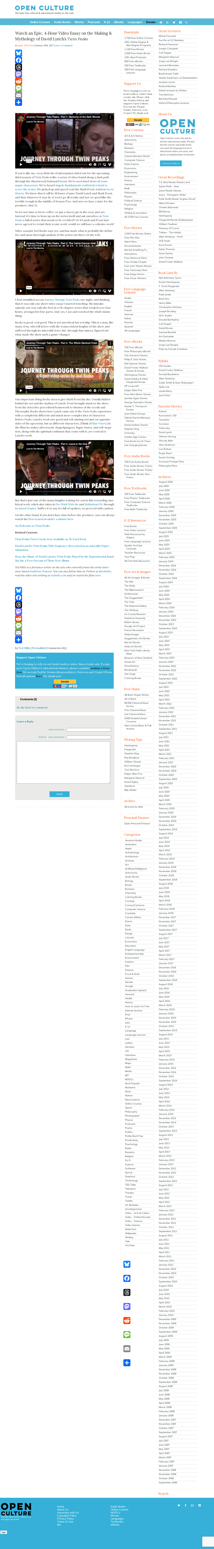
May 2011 (164, 1248)
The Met (128, 581)
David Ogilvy (131, 781)
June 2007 (164, 1444)
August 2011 (166, 1235)
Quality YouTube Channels (133, 547)
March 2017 (165, 954)
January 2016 (166, 1013)
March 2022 (165, 703)
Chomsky (129, 432)
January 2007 (166, 1465)
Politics (129, 1131)
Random (130, 1152)
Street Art (129, 661)
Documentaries (132, 245)
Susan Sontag (167, 457)
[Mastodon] (64, 74)
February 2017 (167, 959)
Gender (129, 982)
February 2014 (167, 1109)
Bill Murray (164, 211)
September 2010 (168, 1281)
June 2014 (164, 1093)
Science (129, 1164)
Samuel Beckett (167, 332)
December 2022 (167, 666)
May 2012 (164, 1197)
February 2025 (167, 557)
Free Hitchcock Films (135, 257)
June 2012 (164, 1193)
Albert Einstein (167, 203)
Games (129, 978)
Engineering (130, 172)
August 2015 (166, 1034)
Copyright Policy (67, 1515)
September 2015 (168, 1030)
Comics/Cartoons (134, 905)
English (128, 306)
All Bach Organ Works (136, 694)
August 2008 (166, 1386)
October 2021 (166, 724)
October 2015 (166, 1026)
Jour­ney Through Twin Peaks (62, 299)
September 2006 (168, 1482)
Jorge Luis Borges (168, 61)
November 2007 (167, 1423)
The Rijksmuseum (134, 589)
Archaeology (132, 852)
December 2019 (167, 816)
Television (29, 45)
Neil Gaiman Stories (135, 363)
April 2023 (164, 649)
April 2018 (164, 900)
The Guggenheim (133, 597)
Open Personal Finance (137, 823)
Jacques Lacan (167, 82)
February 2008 (167, 1411)
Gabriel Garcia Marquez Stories (137, 419)
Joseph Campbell (168, 48)
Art (127, 864)
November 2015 (167, 1021)
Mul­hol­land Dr (93, 504)
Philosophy (130, 192)
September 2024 (168, 578)
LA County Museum (135, 614)
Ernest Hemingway (169, 282)
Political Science (133, 200)
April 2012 (164, 1201)
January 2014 (166, 1114)
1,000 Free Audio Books (137, 53)
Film (127, 965)
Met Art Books (132, 642)
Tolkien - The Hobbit (170, 232)
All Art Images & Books (137, 577)
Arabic (127, 298)
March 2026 (165, 502)
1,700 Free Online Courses (138, 38)
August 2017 (166, 934)
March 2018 (165, 904)
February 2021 (167, 758)
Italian (127, 318)
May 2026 (164, 494)
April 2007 (164, 1453)
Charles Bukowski (168, 207)
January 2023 (166, 661)
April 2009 (164, 1352)
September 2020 (168, 779)
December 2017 (167, 917)
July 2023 (164, 636)
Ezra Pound (165, 245)
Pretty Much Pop (134, 1136)
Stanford (130, 1176)
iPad (127, 1014)
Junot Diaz (164, 395)
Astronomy (130, 139)
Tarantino (164, 419)
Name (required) (56, 730)
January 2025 (166, 561)
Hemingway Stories (135, 374)
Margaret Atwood (134, 777)
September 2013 (168, 1130)
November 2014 (167, 1072)
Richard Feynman (168, 44)
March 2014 (165, 1105)
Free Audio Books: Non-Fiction (137, 476)
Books (128, 884)
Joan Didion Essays (134, 413)
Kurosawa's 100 (167, 415)
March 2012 (165, 1206)
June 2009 (164, 1344)
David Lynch (165, 432)
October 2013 (166, 1126)
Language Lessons (135, 1034)
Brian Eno (164, 298)
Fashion (129, 961)
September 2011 (168, 1231)
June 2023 (164, 640)
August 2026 (166, 481)
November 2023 (167, 620)
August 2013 (166, 1135)
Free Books (130, 526)
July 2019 (164, 837)
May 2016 (164, 996)
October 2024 (166, 573)
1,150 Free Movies (134, 49)
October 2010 (166, 1277)
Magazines (131, 1059)
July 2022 (164, 687)
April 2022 (164, 699)
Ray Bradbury (131, 757)
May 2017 (164, 946)
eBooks (115, 1524)
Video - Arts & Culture (137, 1213)
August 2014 (166, 1084)
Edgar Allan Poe (133, 390)
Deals (128, 929)
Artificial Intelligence (136, 868)
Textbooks (117, 1521)
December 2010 (167, 1268)
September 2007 (168, 1432)
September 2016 (168, 980)
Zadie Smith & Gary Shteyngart (176, 382)
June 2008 (164, 1394)
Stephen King (131, 428)
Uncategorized (133, 1209)
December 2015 (167, 1017)
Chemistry (129, 152)
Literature (129, 184)
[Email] (64, 95)
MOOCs (129, 1079)
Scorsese (164, 423)
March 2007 (165, 1457)
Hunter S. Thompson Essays (135, 408)
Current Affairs (133, 917)
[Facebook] (64, 60)
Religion (128, 208)
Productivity (131, 1140)
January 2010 (166, 1315)
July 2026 (164, 486)
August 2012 (166, 1185)
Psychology (130, 204)
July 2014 (164, 1088)
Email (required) (56, 737)
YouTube (130, 1245)
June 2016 (164, 992)
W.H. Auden (165, 315)
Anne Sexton (166, 253)
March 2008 (165, 1407)
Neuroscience (132, 1099)
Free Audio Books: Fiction (138, 465)
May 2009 (164, 1348)
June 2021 (164, 741)
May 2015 (164, 1047)
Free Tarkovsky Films (135, 270)
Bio (59, 1524)
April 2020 (164, 800)
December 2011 (167, 1218)
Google (129, 986)
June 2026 (164, 490)
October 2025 (166, 523)
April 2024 (164, 599)
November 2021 (167, 720)
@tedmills (105, 571)
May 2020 (164, 795)
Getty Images (131, 634)
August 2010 (166, 1285)
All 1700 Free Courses (136, 216)
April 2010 (164, 1302)
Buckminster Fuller (169, 73)
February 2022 (167, 707)
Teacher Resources (134, 552)
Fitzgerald (130, 749)
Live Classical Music (135, 714)
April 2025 (164, 548)
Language (130, 1030)
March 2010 (165, 1306)
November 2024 (167, 569)
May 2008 (164, 1398)
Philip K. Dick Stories (135, 359)
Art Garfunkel (166, 336)
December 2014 (167, 1068)
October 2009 (166, 1327)
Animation (130, 844)
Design (129, 933)
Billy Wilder (130, 789)
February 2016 (167, 1009)
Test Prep (129, 556)
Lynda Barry (165, 391)
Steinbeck (129, 785)
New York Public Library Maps (137, 652)
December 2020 (167, 766)
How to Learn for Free (137, 1006)
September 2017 (168, 929)
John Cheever (166, 257)
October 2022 (166, 674)
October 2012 (166, 1176)
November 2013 (167, 1122)
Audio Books (132, 876)
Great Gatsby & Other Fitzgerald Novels (136, 380)
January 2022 (166, 712)
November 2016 (167, 971)
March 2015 (165, 1055)
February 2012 (167, 1210)
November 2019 (167, 820)
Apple (128, 848)
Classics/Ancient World (137, 156)
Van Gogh (129, 673)
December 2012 (167, 1168)
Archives (129, 860)
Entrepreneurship (134, 953)
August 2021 (166, 733)
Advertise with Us (68, 1512)
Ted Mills (24, 648)
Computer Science (134, 160)
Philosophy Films (168, 465)
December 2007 (167, 1419)
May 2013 (164, 1147)
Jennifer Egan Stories (135, 398)
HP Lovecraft (131, 386)
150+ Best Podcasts (135, 57)
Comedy (129, 901)
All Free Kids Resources (137, 560)
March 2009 (165, 1356)
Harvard (129, 994)
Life (127, 1050)
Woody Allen (166, 440)
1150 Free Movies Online (137, 233)
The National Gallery (135, 605)
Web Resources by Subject (134, 536)
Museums (130, 1087)
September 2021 (168, 728)
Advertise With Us (171, 163)
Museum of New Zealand (138, 657)
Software (130, 1168)
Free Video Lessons (135, 530)
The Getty (129, 585)
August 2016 (166, 984)
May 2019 (164, 846)
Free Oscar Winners (135, 278)
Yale (127, 1241)
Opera (128, 1107)
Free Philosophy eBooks (137, 351)
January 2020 (166, 812)
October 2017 (166, 925)
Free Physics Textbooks (137, 498)
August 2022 (166, 682)
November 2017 (167, 921)
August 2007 (166, 1436)
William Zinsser (132, 761)
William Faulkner (168, 224)
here (98, 575)
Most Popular (132, 1083)
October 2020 (166, 774)
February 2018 (167, 908)
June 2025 (164, 540)
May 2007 (164, 1449)
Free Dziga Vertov (134, 274)
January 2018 (166, 913)
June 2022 (164, 691)
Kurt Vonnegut (132, 765)
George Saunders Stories (138, 402)
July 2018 (164, 887)
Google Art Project (134, 626)
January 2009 (166, 1365)
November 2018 (167, 871)
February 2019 (167, 858)
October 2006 (166, 1478)
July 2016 (164, 988)
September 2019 (168, 829)
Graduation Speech (135, 990)
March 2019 (165, 854)
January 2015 (166, 1063)
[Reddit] (64, 81)
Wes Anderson (167, 444)
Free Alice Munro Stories (137, 394)
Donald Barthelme (169, 319)
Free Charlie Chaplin (135, 261)
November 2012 (167, 1172)
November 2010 (167, 1273)
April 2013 (164, 1151)
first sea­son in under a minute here (50, 519)
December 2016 (167, 967)
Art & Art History (133, 135)
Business (129, 148)
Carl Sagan (165, 52)
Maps (128, 1063)
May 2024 (164, 594)
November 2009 (167, 1323)
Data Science (131, 164)
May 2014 (164, 1097)
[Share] (64, 102)
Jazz (127, 1022)
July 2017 (164, 938)
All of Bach (130, 698)
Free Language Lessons (137, 541)
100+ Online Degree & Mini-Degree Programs (137, 44)
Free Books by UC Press (137, 441)
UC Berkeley (131, 1205)
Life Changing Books (135, 445)
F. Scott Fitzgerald (169, 286)
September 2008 (168, 1382)
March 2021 (165, 753)
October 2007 (166, 1428)
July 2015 (164, 1038)
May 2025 (164, 544)
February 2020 (167, 808)
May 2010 (164, 1298)
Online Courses (133, 1103)
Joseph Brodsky (167, 311)
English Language (135, 949)
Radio (128, 1148)
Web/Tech (130, 1229)
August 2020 (166, 783)
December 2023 (167, 615)
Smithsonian (131, 593)
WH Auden (165, 365)
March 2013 (165, 1155)
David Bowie (166, 328)
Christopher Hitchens (170, 307)
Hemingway (131, 745)
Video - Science (133, 1221)
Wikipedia (130, 1233)
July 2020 (164, 787)
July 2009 (164, 1340)
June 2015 (164, 1042)
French (128, 310)
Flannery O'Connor (169, 228)
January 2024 (166, 611)
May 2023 (164, 645)
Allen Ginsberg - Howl (171, 236)
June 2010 (164, 1294)
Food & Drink (132, 974)
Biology (128, 143)
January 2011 (166, 1264)
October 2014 (166, 1076)
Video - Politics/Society (137, 1217)
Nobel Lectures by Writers (173, 90)
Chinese (128, 302)
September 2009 (168, 1331)
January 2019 (166, 862)
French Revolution (134, 630)
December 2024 (167, 565)
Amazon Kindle (133, 840)
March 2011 (165, 1256)
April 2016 (164, 1001)
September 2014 (168, 1080)
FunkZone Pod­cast (41, 571)
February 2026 (167, 506)
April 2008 (164, 1402)
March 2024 (165, 603)
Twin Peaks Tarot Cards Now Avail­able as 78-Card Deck (50, 539)
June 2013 (164, 1143)
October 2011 (166, 1227)
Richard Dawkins (168, 69)
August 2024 (166, 582)
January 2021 (166, 762)
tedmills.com (58, 575)
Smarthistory (131, 665)
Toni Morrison (131, 769)
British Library (131, 622)
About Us (62, 1509)
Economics (130, 168)
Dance (128, 921)
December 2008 (167, 1369)
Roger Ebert (165, 453)
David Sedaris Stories (136, 424)
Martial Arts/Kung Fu (135, 249)
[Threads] (64, 67)
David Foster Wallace (171, 261)
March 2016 (165, 1005)
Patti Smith (165, 294)
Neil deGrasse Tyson (170, 277)
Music (128, 1091)
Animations (130, 253)
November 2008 (167, 1373)
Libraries (129, 1046)
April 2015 (164, 1051)
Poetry (128, 1127)
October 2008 (166, 1377)
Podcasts (130, 1123)
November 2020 (167, 770)
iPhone (129, 1018)
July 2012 (164, 1189)
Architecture (131, 856)
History (128, 180)
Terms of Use (65, 1521)
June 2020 (164, 791)
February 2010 (167, 1310)
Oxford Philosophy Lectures (174, 103)
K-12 (127, 1026)
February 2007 (167, 1461)
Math (127, 188)
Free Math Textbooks (135, 509)
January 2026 (166, 511)
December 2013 (167, 1118)
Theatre (129, 1192)
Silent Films (130, 241)
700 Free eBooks (133, 347)
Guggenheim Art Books (137, 638)
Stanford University (134, 618)
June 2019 (164, 841)
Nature (129, 1095)
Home (60, 1506)
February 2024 (167, 607)
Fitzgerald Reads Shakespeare (176, 219)
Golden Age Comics (135, 436)
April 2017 (164, 950)
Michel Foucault (167, 36)
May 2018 (164, 896)
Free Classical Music (135, 710)
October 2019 (166, 825)
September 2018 (168, 879)
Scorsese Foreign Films (171, 461)
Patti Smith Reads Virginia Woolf (177, 198)
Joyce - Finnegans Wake (172, 194)
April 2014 (164, 1101)
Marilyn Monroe (167, 340)
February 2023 (167, 657)
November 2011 (167, 1222)
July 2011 (164, 1239)
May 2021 (164, 745)
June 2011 (164, 1243)
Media (128, 1071)
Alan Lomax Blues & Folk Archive (138, 727)
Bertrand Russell (168, 98)
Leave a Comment (63, 45)
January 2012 (166, 1214)
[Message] (64, 88)
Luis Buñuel (165, 449)
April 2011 (164, 1252)
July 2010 (164, 1289)
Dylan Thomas (167, 249)
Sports (129, 1172)
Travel (128, 1196)
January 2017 (166, 963)
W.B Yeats (164, 240)
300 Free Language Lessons (135, 71)
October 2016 (166, 975)
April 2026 (164, 498)
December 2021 (167, 716)
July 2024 (164, 586)
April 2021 (164, 749)
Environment (131, 176)
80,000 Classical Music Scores (136, 704)
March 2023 (165, 653)
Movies (115, 1515)
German (128, 314)
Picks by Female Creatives (173, 349)
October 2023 (166, 624)
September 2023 (168, 628)
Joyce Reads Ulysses (170, 190)
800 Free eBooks (133, 61)
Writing (129, 1237)
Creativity (130, 913)
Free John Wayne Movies (138, 265)
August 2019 (166, 833)
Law (127, 1038)
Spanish (128, 326)
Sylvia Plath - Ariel (169, 186)
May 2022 (164, 695)
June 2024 (164, 590)
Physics (128, 196)
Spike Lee (164, 386)
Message (43, 737)
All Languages (132, 330)
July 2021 (164, 737)
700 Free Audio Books (136, 461)
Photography (132, 1115)
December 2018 (167, 867)
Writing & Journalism (135, 212)
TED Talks (130, 1184)
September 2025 (168, 527)
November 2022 (167, 670)
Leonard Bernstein (169, 65)
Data (128, 925)
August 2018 (166, 883)
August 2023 (166, 632)
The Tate (129, 601)
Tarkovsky (164, 428)
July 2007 (164, 1440)
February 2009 (167, 1361)
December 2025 (167, 515)
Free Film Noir (132, 237)
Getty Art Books (133, 646)
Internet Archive (133, 1010)
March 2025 (165, 553)
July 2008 (164, 1390)
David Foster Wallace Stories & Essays (136, 369)
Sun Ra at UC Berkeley (171, 40)
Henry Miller (165, 302)
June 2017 (164, 942)
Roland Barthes (167, 86)
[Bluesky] (64, 53)
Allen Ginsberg (167, 290)
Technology (131, 1180)
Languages (117, 1518)
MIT (127, 1075)
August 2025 (166, 532)
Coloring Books (132, 678)
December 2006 (167, 1469)
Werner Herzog (167, 436)
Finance (129, 970)
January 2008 (166, 1415)
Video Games (132, 1225)
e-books (129, 937)
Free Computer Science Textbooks (137, 504)
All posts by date (133, 806)
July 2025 (164, 536)
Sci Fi (128, 1160)
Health (128, 998)
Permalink (38, 648)
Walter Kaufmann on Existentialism (178, 77)
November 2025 (167, 519)
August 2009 (166, 1335)
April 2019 (164, 850)
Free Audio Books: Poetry (138, 469)
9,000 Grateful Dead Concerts (135, 720)
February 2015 (167, 1059)
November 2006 (167, 1474)
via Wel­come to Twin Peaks (32, 525)
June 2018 (164, 892)
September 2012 (168, 1181)
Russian (128, 322)
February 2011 (167, 1260)
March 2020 (165, 804)
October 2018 (166, 875)
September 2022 (168, 678)
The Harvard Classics (136, 355)
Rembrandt (130, 669)
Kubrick (163, 411)
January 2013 (166, 1164)
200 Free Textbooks (135, 65)
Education (130, 945)
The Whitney (131, 610)
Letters (129, 1042)
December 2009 (167, 1319)
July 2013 (164, 1139)
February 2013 (167, 1160)
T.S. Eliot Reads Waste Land (174, 182)
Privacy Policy (65, 1518)
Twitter (129, 1200)
